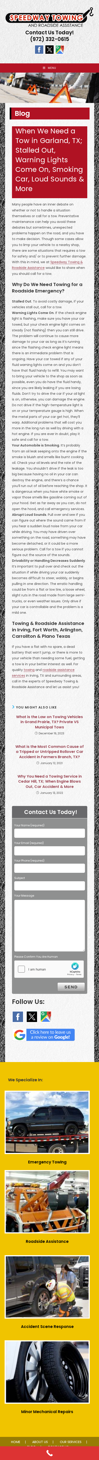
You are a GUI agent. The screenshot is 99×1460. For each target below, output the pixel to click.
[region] (49, 88)
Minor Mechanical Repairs (47, 1411)
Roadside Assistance (47, 1241)
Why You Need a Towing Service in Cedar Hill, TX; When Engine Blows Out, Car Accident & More (49, 781)
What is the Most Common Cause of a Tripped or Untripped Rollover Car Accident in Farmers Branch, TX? (49, 752)
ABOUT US (40, 1442)
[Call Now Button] (49, 1453)
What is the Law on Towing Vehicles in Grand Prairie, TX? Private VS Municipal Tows (49, 722)
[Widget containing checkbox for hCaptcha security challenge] (49, 969)
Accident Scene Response (47, 1326)
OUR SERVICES (71, 1442)
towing (29, 670)
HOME (15, 1442)
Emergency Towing (47, 1162)
